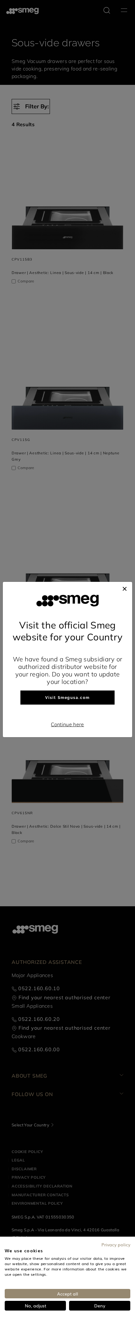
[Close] (124, 588)
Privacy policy (115, 1244)
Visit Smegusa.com (67, 698)
